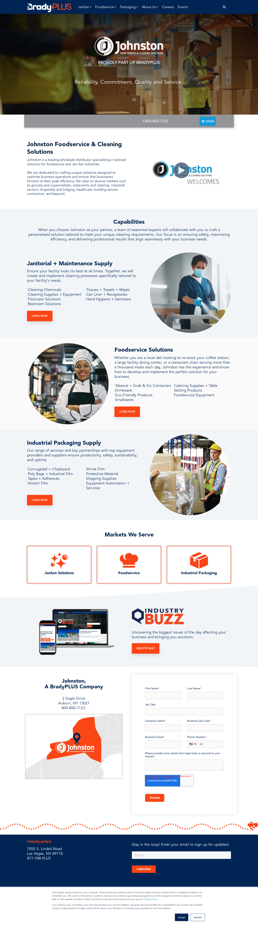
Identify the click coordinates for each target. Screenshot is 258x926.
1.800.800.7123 (155, 121)
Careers (168, 7)
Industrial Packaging (199, 573)
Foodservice (129, 573)
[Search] (224, 7)
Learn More (40, 316)
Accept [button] (181, 917)
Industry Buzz (146, 648)
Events (183, 7)
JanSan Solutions (59, 573)
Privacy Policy (150, 899)
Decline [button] (198, 917)
